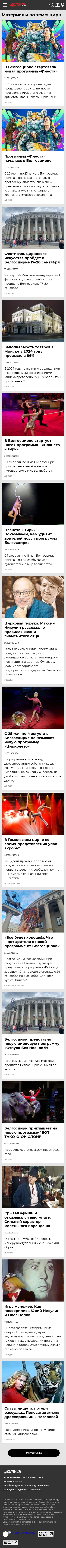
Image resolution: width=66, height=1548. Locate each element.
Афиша (8, 102)
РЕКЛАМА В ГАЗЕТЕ (12, 1481)
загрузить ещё (34, 1453)
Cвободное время (14, 986)
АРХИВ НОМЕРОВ (11, 1477)
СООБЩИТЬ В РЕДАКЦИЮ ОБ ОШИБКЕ (22, 1490)
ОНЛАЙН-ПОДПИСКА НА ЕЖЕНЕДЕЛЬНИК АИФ (26, 1486)
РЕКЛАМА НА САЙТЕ (33, 1477)
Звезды (8, 680)
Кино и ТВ (9, 1439)
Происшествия (12, 884)
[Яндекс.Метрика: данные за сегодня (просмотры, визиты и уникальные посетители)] (21, 1532)
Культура (9, 293)
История (8, 1253)
